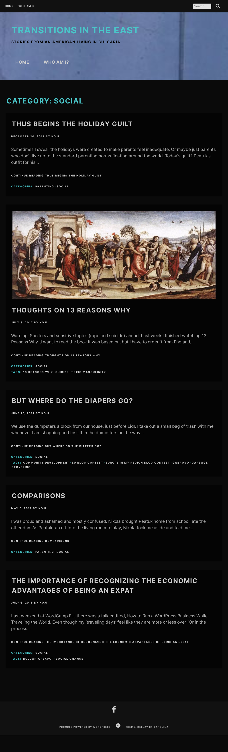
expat (48, 658)
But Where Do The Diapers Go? (72, 401)
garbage (200, 462)
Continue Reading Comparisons (40, 541)
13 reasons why (38, 372)
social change (69, 658)
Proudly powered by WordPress (85, 727)
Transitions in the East (75, 30)
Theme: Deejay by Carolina (147, 727)
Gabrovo (181, 462)
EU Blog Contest (87, 462)
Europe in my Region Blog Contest (138, 462)
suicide (62, 372)
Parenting (44, 186)
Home (9, 6)
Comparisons (38, 496)
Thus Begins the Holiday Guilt (72, 124)
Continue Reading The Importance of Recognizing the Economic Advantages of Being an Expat (100, 642)
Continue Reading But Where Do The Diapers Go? (56, 446)
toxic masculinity (88, 372)
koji (55, 136)
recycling (21, 467)
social (63, 186)
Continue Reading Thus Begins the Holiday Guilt (56, 175)
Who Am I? (26, 6)
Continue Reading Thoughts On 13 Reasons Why (55, 355)
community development (46, 462)
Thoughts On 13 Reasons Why (71, 310)
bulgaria (31, 658)
